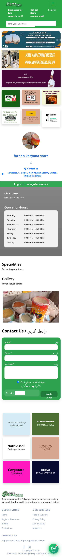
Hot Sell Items (37, 13)
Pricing (5, 523)
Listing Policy (39, 523)
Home (4, 514)
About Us (37, 528)
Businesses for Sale (15, 13)
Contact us (7, 528)
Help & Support (40, 514)
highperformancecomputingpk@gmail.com (23, 540)
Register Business (10, 519)
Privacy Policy (39, 519)
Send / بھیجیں (49, 395)
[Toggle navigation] (52, 4)
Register (52, 10)
